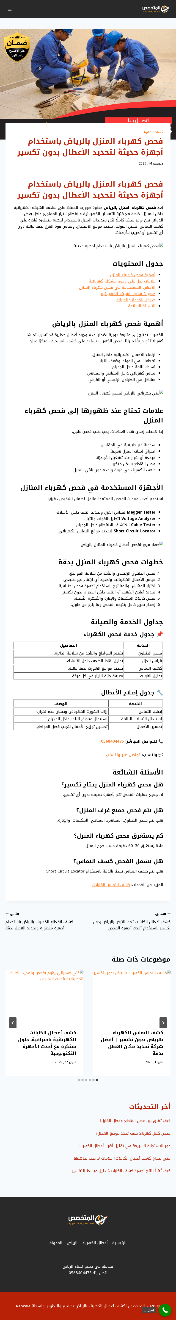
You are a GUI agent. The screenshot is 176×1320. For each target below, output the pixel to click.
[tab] (97, 1080)
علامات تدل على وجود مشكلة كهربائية (122, 281)
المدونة (56, 1242)
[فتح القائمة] (10, 9)
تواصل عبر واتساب (123, 754)
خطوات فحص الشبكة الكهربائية (128, 293)
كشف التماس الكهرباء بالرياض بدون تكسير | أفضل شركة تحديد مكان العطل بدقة (132, 1043)
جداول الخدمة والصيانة (135, 299)
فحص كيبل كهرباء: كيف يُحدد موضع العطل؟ (133, 1133)
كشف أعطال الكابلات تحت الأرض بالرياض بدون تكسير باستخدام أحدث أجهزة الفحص (131, 921)
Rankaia (23, 1306)
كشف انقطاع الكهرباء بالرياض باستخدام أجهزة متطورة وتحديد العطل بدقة (39, 921)
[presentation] (131, 996)
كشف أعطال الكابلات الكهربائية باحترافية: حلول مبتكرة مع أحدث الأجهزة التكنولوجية (47, 1043)
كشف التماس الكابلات (111, 884)
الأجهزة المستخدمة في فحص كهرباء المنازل (117, 287)
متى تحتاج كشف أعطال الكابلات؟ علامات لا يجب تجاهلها (122, 1158)
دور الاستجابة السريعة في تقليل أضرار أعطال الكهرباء (124, 1145)
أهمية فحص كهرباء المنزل (132, 274)
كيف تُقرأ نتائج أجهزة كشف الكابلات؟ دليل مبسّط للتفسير (121, 1171)
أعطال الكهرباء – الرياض (87, 1242)
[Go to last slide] (163, 1022)
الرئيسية (119, 1242)
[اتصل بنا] (165, 1310)
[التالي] (12, 1022)
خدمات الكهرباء (153, 132)
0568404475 (112, 741)
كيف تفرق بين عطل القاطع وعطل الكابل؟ (135, 1120)
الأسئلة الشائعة (141, 306)
